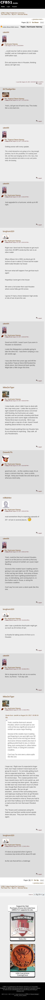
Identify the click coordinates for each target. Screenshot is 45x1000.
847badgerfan (9, 89)
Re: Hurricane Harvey (13, 195)
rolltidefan (7, 498)
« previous (35, 19)
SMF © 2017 (11, 994)
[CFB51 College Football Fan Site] (22, 2)
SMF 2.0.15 (4, 994)
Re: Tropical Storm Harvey (14, 99)
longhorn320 (8, 231)
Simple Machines (19, 994)
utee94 (6, 32)
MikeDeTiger (8, 387)
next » (41, 19)
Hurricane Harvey (11, 44)
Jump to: (31, 894)
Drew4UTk (7, 452)
